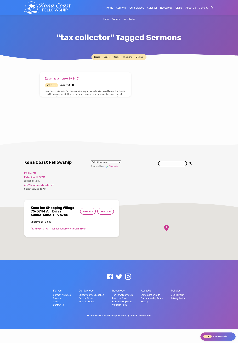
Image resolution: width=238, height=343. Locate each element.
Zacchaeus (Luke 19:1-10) (62, 78)
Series (107, 57)
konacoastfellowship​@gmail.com (69, 228)
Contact (203, 7)
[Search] (190, 163)
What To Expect (87, 301)
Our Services (137, 7)
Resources (166, 7)
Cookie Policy (177, 295)
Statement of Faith (150, 295)
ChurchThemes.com (140, 315)
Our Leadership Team (152, 298)
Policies (176, 290)
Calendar (152, 7)
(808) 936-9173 (40, 228)
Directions (105, 211)
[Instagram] (128, 277)
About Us (191, 7)
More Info (88, 211)
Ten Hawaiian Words (122, 295)
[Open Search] (212, 8)
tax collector (129, 19)
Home (109, 7)
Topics (97, 57)
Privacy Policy (178, 298)
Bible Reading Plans (122, 301)
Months (139, 57)
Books (116, 57)
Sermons (121, 7)
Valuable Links (119, 305)
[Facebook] (110, 277)
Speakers (127, 57)
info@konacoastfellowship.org (39, 185)
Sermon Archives (62, 295)
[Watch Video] (73, 85)
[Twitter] (119, 277)
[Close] (232, 336)
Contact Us (58, 305)
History (144, 301)
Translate (113, 166)
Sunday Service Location (91, 295)
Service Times (86, 298)
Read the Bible (119, 298)
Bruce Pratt (65, 85)
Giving (179, 7)
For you (57, 290)
